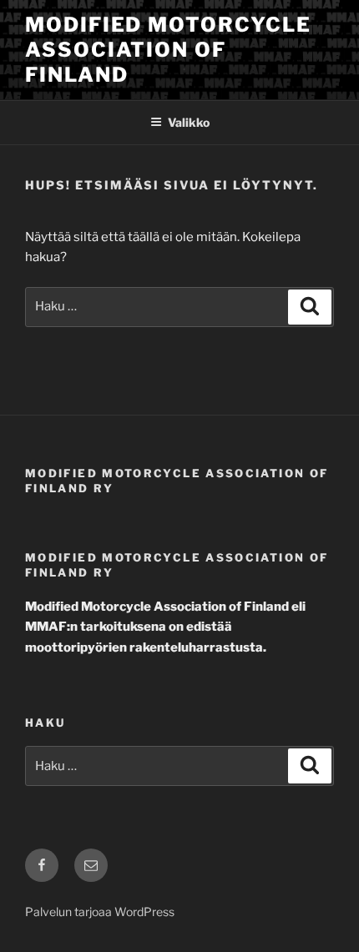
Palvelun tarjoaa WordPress (99, 911)
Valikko (189, 122)
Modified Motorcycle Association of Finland (168, 50)
